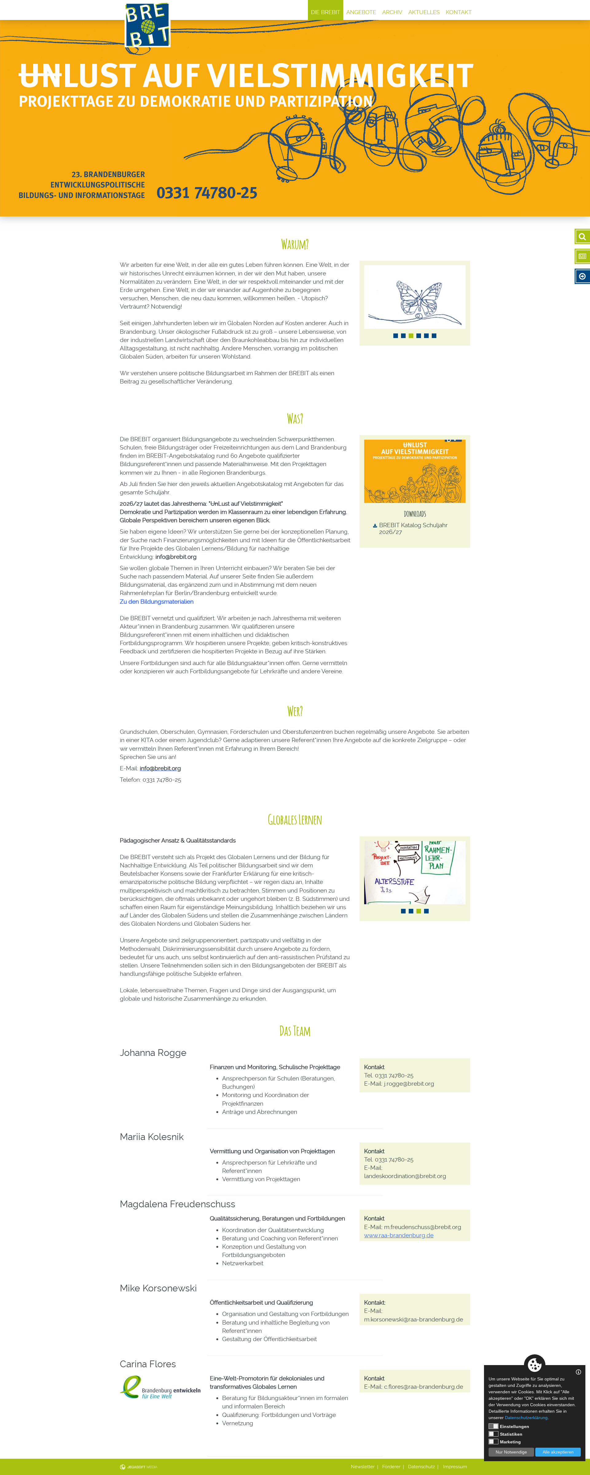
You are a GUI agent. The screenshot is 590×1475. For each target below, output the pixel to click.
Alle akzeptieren (558, 1452)
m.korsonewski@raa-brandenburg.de (413, 1319)
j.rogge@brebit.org (409, 1083)
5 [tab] (426, 335)
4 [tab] (418, 335)
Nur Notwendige (511, 1452)
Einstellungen (514, 1426)
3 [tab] (411, 335)
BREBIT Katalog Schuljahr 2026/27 (413, 528)
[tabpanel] (415, 297)
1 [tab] (395, 335)
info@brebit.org (176, 556)
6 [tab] (434, 335)
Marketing (510, 1441)
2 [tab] (403, 335)
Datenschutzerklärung (526, 1417)
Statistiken (511, 1434)
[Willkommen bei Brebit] (147, 24)
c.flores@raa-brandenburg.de (423, 1386)
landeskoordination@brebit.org (405, 1176)
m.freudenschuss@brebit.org (422, 1227)
